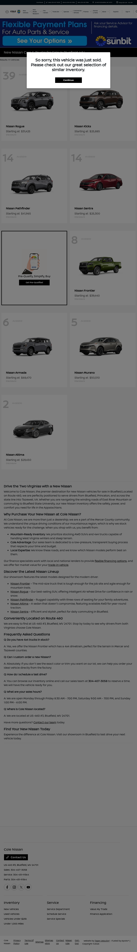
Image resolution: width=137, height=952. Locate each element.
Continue (68, 80)
